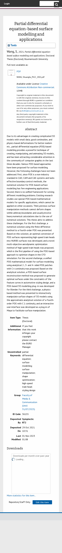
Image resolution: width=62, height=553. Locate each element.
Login (7, 3)
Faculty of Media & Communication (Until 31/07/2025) (29, 402)
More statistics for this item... (21, 495)
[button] (42, 502)
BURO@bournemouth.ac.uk (33, 111)
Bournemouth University (6, 11)
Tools (13, 45)
